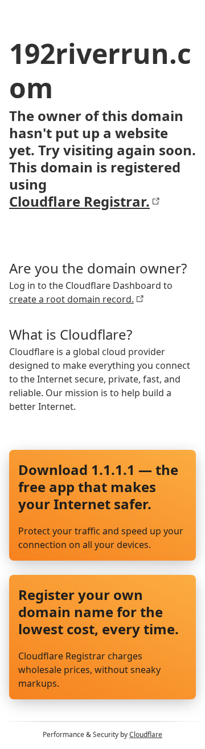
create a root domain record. (71, 299)
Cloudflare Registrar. (79, 201)
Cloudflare (145, 734)
